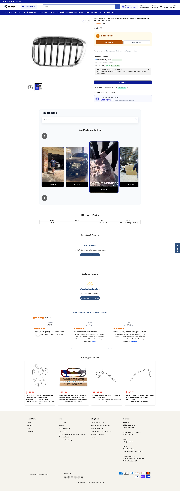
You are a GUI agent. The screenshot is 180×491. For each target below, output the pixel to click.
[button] (38, 334)
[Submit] (117, 7)
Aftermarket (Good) (109, 60)
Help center (19, 1)
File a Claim (8, 12)
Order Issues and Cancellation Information (67, 12)
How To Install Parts (97, 428)
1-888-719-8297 (130, 7)
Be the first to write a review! (90, 298)
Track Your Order (30, 12)
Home (29, 422)
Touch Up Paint (91, 12)
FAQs (28, 428)
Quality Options (101, 56)
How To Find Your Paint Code (100, 425)
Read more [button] (54, 341)
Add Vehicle (109, 42)
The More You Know (97, 434)
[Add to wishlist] (87, 20)
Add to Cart (123, 82)
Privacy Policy (91, 482)
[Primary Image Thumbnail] (30, 87)
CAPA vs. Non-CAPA (98, 422)
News (93, 437)
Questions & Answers (90, 235)
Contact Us (44, 12)
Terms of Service (80, 482)
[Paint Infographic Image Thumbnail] (38, 87)
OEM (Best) (108, 66)
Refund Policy (100, 482)
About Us (30, 425)
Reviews (18, 12)
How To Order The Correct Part (101, 431)
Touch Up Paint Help (107, 12)
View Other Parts (136, 42)
